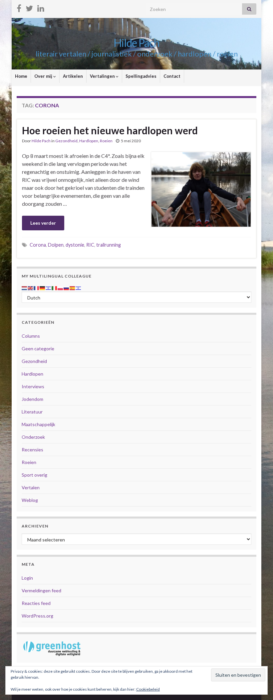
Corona (38, 245)
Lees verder (43, 223)
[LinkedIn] (40, 7)
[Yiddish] (79, 287)
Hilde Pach (136, 42)
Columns (31, 336)
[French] (37, 287)
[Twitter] (29, 7)
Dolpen (56, 245)
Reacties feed (36, 603)
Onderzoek (33, 437)
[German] (43, 287)
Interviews (33, 386)
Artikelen (73, 76)
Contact (171, 76)
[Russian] (67, 287)
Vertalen (31, 487)
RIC (90, 245)
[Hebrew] (49, 287)
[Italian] (55, 287)
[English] (31, 287)
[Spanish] (73, 287)
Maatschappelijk (38, 424)
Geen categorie (38, 348)
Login (27, 578)
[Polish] (61, 287)
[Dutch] (25, 287)
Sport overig (34, 475)
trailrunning (108, 245)
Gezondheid (66, 140)
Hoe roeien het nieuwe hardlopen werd (110, 130)
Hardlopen (88, 140)
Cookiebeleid (148, 689)
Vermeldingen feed (41, 590)
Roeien (106, 140)
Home (21, 76)
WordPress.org (37, 616)
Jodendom (32, 399)
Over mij (43, 76)
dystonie (75, 245)
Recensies (32, 449)
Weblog (30, 500)
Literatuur (32, 411)
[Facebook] (19, 7)
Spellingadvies (141, 76)
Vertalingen (103, 76)
